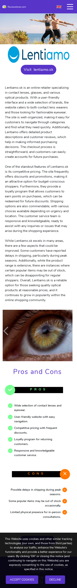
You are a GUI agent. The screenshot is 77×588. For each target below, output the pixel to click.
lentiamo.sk (43, 69)
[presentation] (7, 331)
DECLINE (55, 580)
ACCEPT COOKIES (22, 580)
